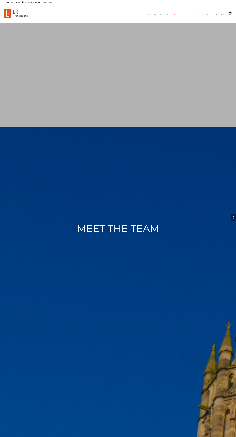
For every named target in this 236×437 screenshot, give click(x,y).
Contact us (219, 15)
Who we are (180, 15)
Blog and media (200, 15)
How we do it (161, 15)
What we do (142, 15)
